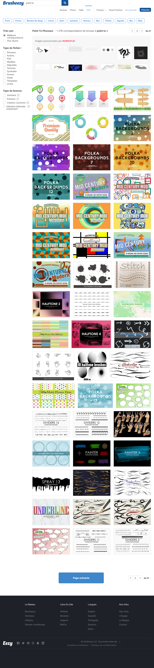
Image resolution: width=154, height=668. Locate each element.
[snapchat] (38, 643)
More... (91, 629)
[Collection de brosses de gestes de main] (53, 365)
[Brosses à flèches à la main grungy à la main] (132, 334)
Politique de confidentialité (103, 645)
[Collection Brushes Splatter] (132, 304)
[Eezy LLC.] (7, 643)
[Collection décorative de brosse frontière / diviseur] (92, 304)
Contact (123, 624)
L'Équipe (123, 616)
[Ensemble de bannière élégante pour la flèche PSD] (92, 99)
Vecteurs (63, 10)
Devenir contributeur (35, 624)
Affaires (64, 611)
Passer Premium (115, 10)
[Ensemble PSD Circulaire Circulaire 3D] (92, 128)
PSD (88, 10)
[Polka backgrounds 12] (51, 186)
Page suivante (81, 577)
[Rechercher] (65, 3)
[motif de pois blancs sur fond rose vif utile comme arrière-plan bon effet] (58, 49)
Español (92, 616)
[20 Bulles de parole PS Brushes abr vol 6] (51, 541)
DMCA (63, 624)
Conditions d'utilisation (78, 645)
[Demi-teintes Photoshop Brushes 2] (51, 304)
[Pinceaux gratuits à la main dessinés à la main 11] (92, 541)
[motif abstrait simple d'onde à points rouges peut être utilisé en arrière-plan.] (91, 67)
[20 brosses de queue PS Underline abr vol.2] (130, 365)
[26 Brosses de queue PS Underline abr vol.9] (132, 512)
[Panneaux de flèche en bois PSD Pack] (132, 99)
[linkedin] (43, 643)
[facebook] (18, 643)
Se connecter (131, 10)
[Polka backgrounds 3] (51, 157)
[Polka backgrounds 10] (132, 157)
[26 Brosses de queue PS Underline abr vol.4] (92, 483)
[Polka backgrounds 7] (92, 157)
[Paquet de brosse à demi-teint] (91, 365)
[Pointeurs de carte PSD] (51, 99)
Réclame (64, 616)
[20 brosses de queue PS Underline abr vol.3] (132, 483)
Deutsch (92, 624)
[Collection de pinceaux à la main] (132, 424)
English (91, 611)
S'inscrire (145, 10)
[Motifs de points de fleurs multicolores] (53, 395)
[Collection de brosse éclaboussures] (93, 274)
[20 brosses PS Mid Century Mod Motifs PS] (92, 186)
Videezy (29, 620)
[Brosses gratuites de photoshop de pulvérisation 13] (51, 483)
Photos (73, 10)
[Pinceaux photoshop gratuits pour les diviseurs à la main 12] (92, 424)
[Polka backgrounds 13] (95, 395)
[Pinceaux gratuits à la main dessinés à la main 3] (132, 541)
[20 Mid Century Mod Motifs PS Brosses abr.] (132, 245)
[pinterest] (28, 643)
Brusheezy (30, 611)
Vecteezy (29, 616)
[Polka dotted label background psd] (51, 128)
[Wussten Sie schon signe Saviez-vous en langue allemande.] (58, 66)
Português (93, 620)
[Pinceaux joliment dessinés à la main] (51, 453)
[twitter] (23, 643)
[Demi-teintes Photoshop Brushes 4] (91, 334)
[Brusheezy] (13, 3)
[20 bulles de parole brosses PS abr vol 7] (133, 395)
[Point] (133, 274)
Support (64, 620)
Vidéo (81, 10)
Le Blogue (124, 620)
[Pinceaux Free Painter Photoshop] (92, 453)
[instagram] (33, 643)
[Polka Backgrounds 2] (132, 128)
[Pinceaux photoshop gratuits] (51, 424)
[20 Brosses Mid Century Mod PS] (132, 186)
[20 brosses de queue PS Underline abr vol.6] (92, 512)
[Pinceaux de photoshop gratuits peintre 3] (132, 453)
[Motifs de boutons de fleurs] (50, 334)
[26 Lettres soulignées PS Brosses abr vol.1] (51, 512)
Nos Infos (124, 611)
